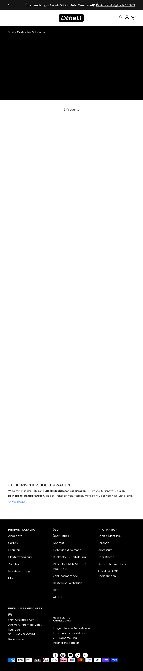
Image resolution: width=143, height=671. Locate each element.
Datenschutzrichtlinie (112, 564)
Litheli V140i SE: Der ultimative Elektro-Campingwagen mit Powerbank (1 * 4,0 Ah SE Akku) (104, 336)
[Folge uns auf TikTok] (77, 655)
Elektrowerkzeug (20, 557)
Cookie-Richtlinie (109, 535)
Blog (56, 590)
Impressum (105, 550)
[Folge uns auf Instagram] (62, 655)
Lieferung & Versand (67, 550)
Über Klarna (106, 557)
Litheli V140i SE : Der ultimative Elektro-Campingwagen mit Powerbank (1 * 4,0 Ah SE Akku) (38, 336)
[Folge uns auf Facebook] (55, 655)
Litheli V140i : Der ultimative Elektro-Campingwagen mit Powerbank (38, 457)
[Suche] (121, 18)
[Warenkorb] (133, 18)
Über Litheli (61, 535)
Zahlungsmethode (65, 576)
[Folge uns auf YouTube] (70, 655)
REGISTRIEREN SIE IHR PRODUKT (69, 566)
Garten (13, 542)
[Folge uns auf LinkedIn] (85, 655)
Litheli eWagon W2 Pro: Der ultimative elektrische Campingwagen (104, 215)
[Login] (127, 18)
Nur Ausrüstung (19, 571)
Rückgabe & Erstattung (69, 557)
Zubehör (14, 564)
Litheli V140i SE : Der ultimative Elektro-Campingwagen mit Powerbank (39, 215)
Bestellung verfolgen (67, 583)
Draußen (14, 550)
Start (11, 32)
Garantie (103, 542)
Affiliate (58, 597)
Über (11, 578)
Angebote (15, 535)
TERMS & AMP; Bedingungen (108, 574)
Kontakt (58, 542)
